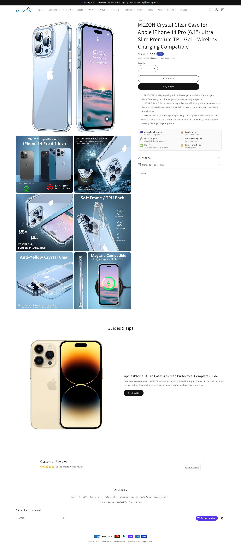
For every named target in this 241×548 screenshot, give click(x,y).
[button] (42, 10)
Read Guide (133, 392)
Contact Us (122, 502)
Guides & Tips (135, 502)
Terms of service (133, 541)
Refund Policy (111, 497)
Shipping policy (147, 541)
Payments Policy (143, 497)
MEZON (96, 542)
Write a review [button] (192, 467)
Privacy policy (119, 541)
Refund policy (107, 541)
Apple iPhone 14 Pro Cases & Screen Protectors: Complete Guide (171, 376)
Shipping (153, 58)
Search (74, 497)
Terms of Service (107, 502)
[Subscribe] (63, 518)
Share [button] (143, 173)
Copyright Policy (161, 497)
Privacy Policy (96, 497)
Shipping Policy (127, 497)
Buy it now (168, 86)
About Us (83, 497)
